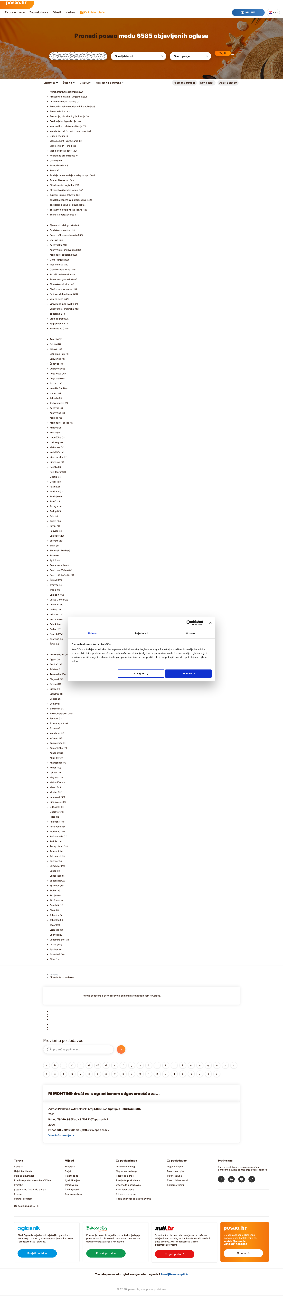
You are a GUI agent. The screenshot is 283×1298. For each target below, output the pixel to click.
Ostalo (53, 160)
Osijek (53, 481)
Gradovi (84, 82)
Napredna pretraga (184, 82)
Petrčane (55, 491)
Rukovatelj (55, 856)
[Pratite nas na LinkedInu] (233, 1180)
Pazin (53, 486)
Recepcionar (56, 846)
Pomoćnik (55, 821)
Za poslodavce (38, 12)
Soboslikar (55, 875)
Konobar (54, 752)
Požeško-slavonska (60, 274)
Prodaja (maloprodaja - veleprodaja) (69, 175)
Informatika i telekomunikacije (66, 126)
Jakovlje (54, 398)
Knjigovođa (56, 743)
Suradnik (54, 905)
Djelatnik (54, 693)
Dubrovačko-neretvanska (64, 235)
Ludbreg (54, 442)
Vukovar (54, 619)
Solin (52, 555)
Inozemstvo (56, 328)
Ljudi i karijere (72, 1180)
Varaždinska (56, 299)
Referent (54, 851)
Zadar (53, 629)
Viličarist (54, 929)
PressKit (18, 1184)
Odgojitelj (55, 806)
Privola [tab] (92, 633)
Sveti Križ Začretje (60, 575)
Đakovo (54, 383)
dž (97, 1065)
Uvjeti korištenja (23, 1171)
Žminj (53, 643)
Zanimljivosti (72, 1189)
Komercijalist (57, 747)
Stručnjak (55, 900)
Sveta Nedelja (57, 565)
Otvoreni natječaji (125, 1166)
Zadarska (55, 313)
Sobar (53, 870)
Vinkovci (54, 604)
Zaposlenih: (99, 1119)
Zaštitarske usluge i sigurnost (66, 204)
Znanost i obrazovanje (62, 214)
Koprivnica (55, 412)
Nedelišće (55, 452)
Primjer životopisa (126, 1194)
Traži (222, 53)
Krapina (54, 417)
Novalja (54, 466)
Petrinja (54, 496)
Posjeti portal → (37, 1253)
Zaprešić (54, 639)
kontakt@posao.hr (235, 1241)
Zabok (53, 624)
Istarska (54, 240)
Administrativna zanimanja (64, 91)
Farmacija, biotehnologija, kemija (67, 116)
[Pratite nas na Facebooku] (223, 1180)
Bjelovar (54, 349)
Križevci (54, 427)
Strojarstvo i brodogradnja (64, 190)
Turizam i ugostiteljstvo (62, 195)
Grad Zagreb (57, 318)
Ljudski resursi (57, 136)
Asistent (54, 669)
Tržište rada (71, 1175)
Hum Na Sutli (57, 388)
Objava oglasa (175, 1166)
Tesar (53, 924)
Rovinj (53, 525)
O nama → (243, 1253)
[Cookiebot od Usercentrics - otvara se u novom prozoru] (189, 622)
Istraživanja (71, 1184)
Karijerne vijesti (175, 1184)
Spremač (54, 885)
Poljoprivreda (57, 165)
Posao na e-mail (124, 1175)
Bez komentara (73, 1194)
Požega (54, 506)
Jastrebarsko (57, 403)
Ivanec (53, 393)
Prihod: (52, 1119)
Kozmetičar (56, 762)
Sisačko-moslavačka (61, 289)
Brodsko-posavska (60, 230)
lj (182, 1065)
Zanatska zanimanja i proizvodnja (68, 199)
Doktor (53, 698)
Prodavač (55, 831)
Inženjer (54, 738)
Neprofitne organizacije (62, 155)
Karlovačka (56, 244)
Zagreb (54, 634)
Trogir (53, 589)
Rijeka (53, 521)
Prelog (53, 511)
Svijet (68, 1171)
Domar (53, 703)
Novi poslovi (207, 82)
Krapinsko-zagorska (61, 254)
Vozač (53, 944)
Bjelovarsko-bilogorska (62, 225)
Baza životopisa (176, 1171)
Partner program (23, 1198)
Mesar (53, 787)
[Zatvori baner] (210, 623)
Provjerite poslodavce (62, 977)
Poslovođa (55, 826)
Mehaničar (55, 782)
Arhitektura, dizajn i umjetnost (66, 96)
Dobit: (76, 1119)
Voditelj (54, 934)
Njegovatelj (56, 802)
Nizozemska (56, 457)
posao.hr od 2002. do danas (30, 1189)
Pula (52, 516)
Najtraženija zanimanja (109, 82)
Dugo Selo (55, 378)
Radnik (53, 841)
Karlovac (54, 408)
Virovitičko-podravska (62, 303)
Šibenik (54, 580)
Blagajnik (55, 679)
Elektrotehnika (57, 111)
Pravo (53, 170)
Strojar (53, 895)
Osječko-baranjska (60, 269)
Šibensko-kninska (59, 284)
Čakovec (54, 363)
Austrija (54, 339)
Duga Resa (56, 373)
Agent (53, 659)
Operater (55, 811)
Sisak (53, 545)
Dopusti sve (188, 673)
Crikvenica (55, 358)
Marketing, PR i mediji (62, 145)
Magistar (54, 777)
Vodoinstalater (58, 939)
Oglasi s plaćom (228, 82)
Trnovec (54, 584)
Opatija (53, 476)
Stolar (53, 890)
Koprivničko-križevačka (63, 249)
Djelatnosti (50, 82)
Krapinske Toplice (59, 422)
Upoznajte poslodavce (128, 1184)
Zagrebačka (56, 323)
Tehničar (54, 915)
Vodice (53, 609)
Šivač (53, 910)
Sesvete (54, 540)
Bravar (53, 684)
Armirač (54, 664)
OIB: (120, 1109)
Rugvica (54, 530)
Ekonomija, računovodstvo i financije (70, 106)
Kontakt (18, 1166)
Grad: (104, 1109)
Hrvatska (70, 1166)
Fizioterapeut (57, 723)
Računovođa (56, 836)
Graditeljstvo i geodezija (63, 121)
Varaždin (54, 594)
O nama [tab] (190, 633)
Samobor (54, 535)
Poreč (53, 501)
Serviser (54, 861)
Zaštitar (54, 949)
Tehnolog (55, 920)
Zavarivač (55, 954)
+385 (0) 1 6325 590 (235, 1244)
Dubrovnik (55, 368)
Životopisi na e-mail (178, 1180)
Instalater (55, 733)
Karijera (70, 12)
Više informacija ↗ (61, 1135)
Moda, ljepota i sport (61, 150)
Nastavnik (55, 797)
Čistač (53, 689)
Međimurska (56, 264)
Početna (54, 974)
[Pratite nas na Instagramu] (243, 1180)
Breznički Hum (58, 353)
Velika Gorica (57, 599)
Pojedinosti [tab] (141, 633)
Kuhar (53, 767)
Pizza (53, 816)
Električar (55, 708)
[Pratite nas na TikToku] (253, 1180)
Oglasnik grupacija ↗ (26, 1205)
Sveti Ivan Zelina (59, 570)
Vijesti (57, 12)
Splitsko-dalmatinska (61, 294)
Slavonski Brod (58, 550)
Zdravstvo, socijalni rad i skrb (66, 209)
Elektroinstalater (58, 713)
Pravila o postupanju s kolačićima (32, 1180)
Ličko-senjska (57, 259)
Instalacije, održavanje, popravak (68, 131)
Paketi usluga (174, 1175)
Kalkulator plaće (94, 12)
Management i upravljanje (64, 140)
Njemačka (55, 462)
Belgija (53, 344)
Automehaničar (58, 674)
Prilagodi (139, 673)
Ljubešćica (55, 437)
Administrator (57, 654)
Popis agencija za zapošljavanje (133, 1198)
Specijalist (55, 880)
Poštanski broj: (84, 1109)
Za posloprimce (15, 12)
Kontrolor (55, 757)
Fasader (54, 718)
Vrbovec (54, 614)
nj (208, 1065)
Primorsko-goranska (61, 279)
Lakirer (53, 772)
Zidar (52, 959)
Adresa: (53, 1109)
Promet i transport (60, 180)
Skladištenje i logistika (62, 185)
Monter (53, 792)
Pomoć (18, 1194)
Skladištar (55, 865)
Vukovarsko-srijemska (62, 308)
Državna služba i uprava (63, 101)
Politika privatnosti (24, 1175)
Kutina (53, 432)
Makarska (55, 447)
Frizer (53, 728)
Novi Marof (56, 471)
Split (52, 560)
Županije (67, 82)
